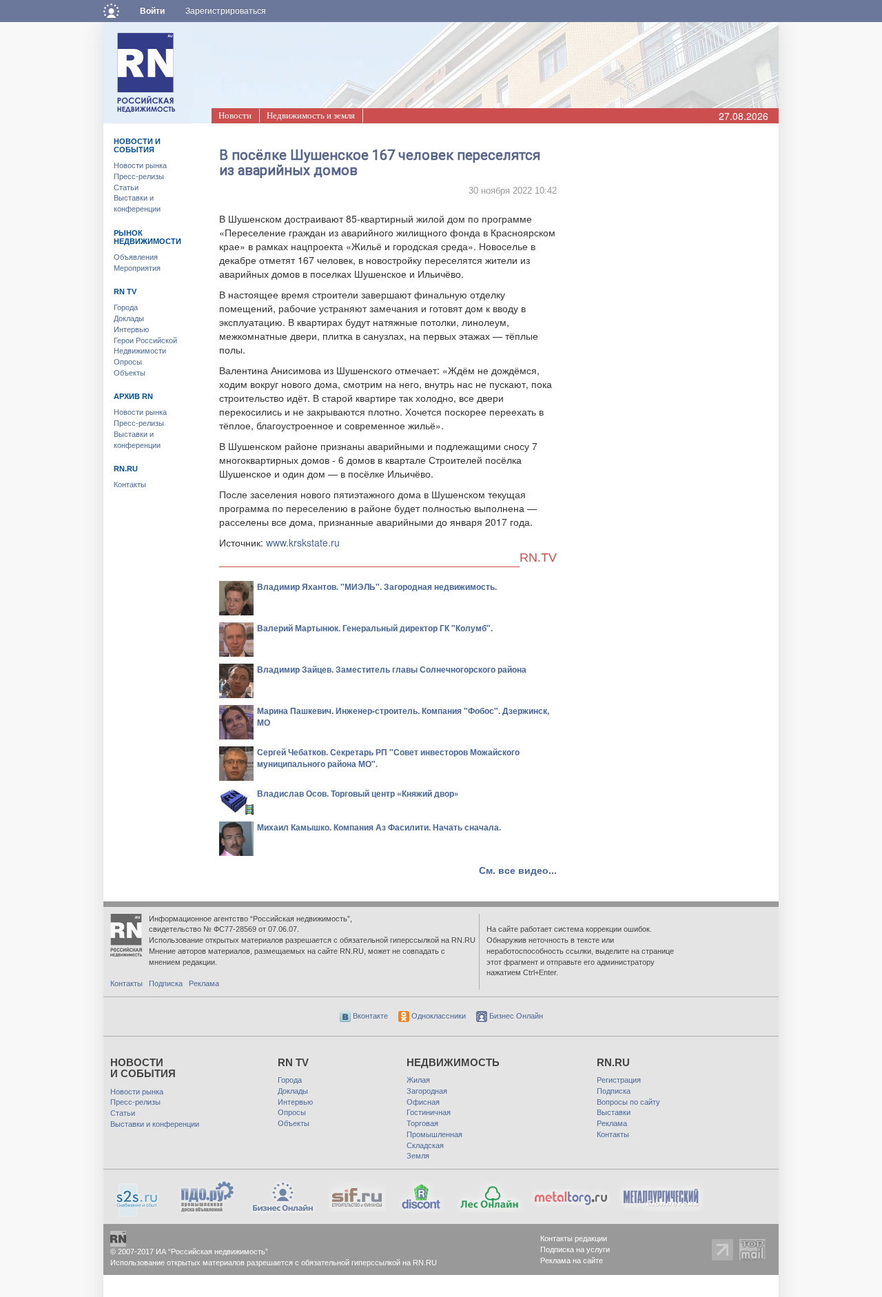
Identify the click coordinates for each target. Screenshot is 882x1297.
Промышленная (434, 1134)
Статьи (126, 187)
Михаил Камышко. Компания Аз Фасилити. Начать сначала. (379, 827)
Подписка (166, 983)
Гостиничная (429, 1112)
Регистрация (619, 1080)
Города (126, 307)
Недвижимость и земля (311, 115)
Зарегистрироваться (225, 11)
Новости (235, 115)
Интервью (131, 329)
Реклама (204, 983)
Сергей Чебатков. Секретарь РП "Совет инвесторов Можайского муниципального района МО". (388, 758)
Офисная (423, 1102)
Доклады (129, 318)
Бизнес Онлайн (515, 1016)
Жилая (418, 1080)
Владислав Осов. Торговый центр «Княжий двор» (358, 793)
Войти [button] (152, 11)
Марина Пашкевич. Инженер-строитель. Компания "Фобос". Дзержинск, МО (403, 716)
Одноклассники (437, 1016)
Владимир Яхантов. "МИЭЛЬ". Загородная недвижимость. (377, 586)
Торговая (422, 1123)
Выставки (613, 1112)
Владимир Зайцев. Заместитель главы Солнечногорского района (391, 669)
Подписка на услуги (575, 1249)
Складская (425, 1145)
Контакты (130, 484)
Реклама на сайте (571, 1260)
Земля (418, 1156)
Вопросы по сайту (628, 1102)
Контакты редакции (573, 1238)
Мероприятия (137, 268)
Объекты (129, 373)
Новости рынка (140, 165)
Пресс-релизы (139, 176)
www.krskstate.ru (303, 542)
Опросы (128, 362)
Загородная (427, 1091)
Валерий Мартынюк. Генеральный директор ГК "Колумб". (375, 628)
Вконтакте (369, 1016)
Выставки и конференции (154, 1124)
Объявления (136, 257)
